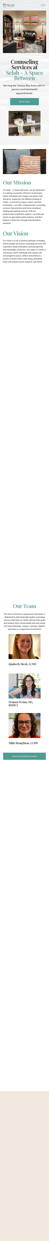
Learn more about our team (24, 756)
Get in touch (24, 101)
